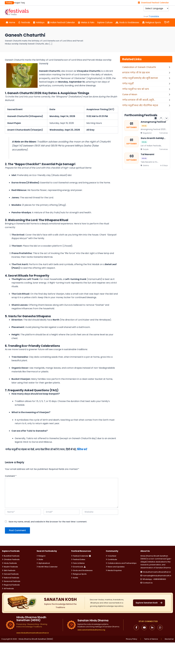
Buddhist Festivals (11, 556)
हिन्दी (166, 22)
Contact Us (148, 582)
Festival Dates (79, 559)
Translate (154, 16)
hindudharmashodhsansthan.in (157, 572)
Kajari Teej (20, 2)
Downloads (78, 566)
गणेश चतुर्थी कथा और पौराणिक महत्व (140, 105)
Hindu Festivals (10, 563)
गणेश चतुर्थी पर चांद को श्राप (135, 89)
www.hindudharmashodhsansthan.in (32, 633)
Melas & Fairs (87, 22)
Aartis (75, 577)
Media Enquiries (115, 570)
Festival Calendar (80, 556)
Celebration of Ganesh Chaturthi (139, 67)
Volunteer (112, 556)
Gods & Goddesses (129, 22)
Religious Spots (153, 22)
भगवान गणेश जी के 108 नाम (136, 72)
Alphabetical (44, 563)
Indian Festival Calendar (62, 22)
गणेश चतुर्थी (127, 83)
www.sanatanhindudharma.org (91, 630)
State (40, 559)
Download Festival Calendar (155, 2)
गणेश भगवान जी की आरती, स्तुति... (138, 99)
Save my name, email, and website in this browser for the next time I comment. (48, 521)
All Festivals (9, 588)
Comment (10, 476)
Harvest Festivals (11, 574)
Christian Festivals (12, 559)
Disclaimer (169, 639)
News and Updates (116, 566)
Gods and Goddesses (83, 570)
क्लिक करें (82, 449)
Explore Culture (105, 22)
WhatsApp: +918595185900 (154, 579)
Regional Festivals (12, 585)
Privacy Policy (131, 639)
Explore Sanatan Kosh (147, 602)
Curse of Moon (129, 94)
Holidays (40, 22)
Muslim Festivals (11, 566)
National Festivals (11, 577)
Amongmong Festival (153, 121)
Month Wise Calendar (48, 566)
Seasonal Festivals (12, 581)
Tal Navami (147, 154)
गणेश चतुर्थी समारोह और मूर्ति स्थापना (140, 78)
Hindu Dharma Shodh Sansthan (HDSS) (36, 639)
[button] (161, 118)
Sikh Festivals (9, 570)
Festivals (25, 22)
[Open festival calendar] (156, 118)
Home (12, 22)
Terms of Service (151, 639)
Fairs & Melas (79, 563)
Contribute (112, 559)
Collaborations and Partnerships (122, 563)
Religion (42, 556)
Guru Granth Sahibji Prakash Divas (152, 138)
